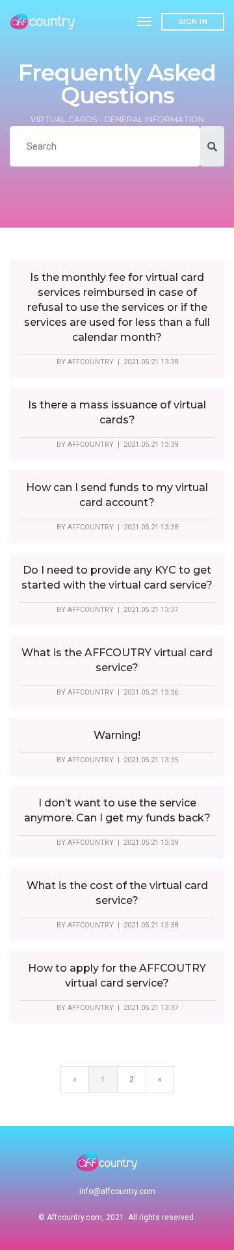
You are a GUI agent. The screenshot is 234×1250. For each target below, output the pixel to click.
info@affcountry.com (117, 1191)
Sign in (193, 21)
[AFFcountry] (44, 21)
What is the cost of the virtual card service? (117, 893)
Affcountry (91, 362)
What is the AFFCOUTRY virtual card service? (117, 660)
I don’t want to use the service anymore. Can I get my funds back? (117, 810)
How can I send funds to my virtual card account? (117, 495)
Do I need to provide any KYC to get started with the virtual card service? (117, 577)
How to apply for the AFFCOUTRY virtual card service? (117, 975)
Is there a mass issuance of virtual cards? (117, 412)
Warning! (117, 735)
